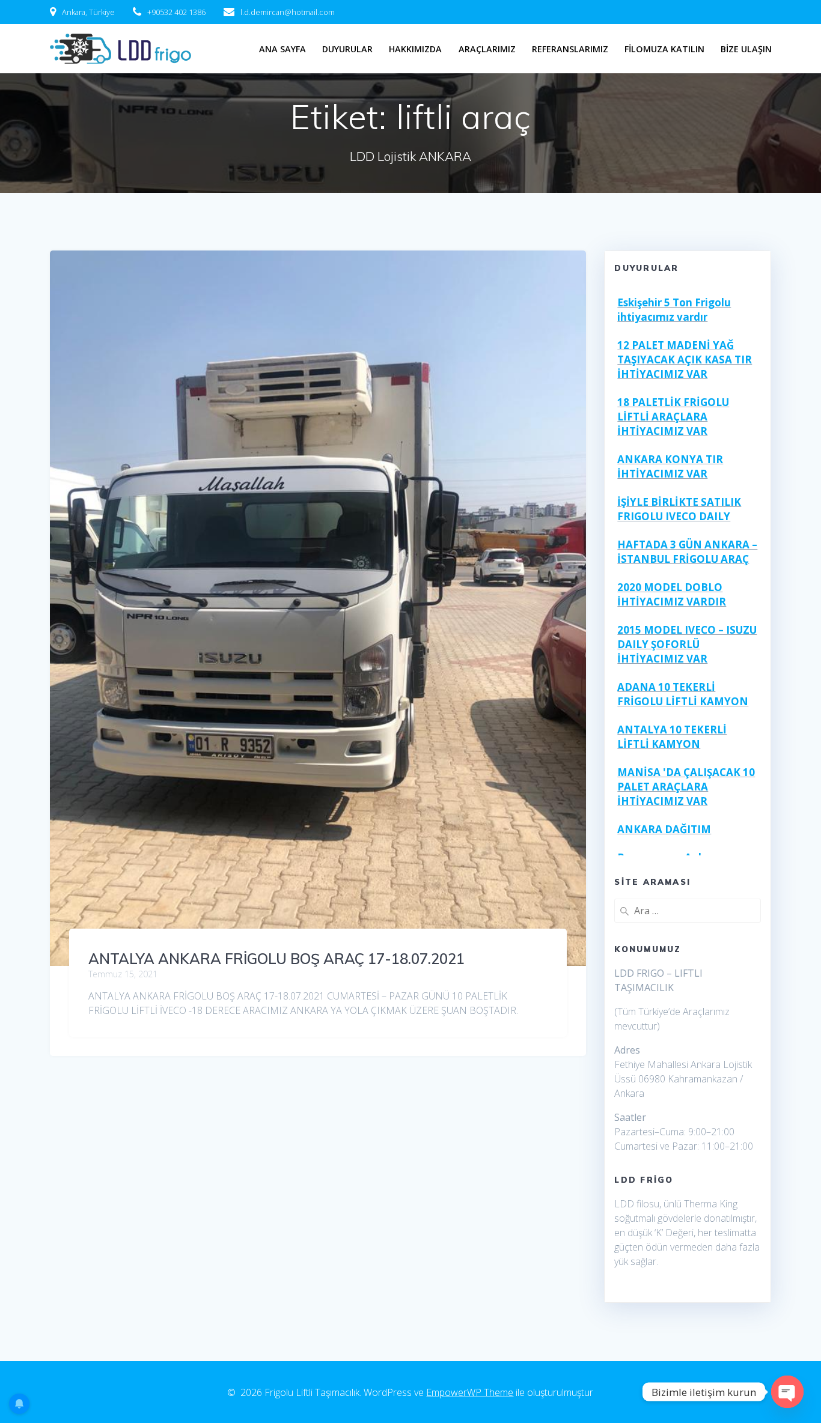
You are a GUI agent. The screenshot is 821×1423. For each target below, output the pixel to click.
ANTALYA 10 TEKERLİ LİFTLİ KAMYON (672, 737)
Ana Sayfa (282, 49)
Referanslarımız (570, 49)
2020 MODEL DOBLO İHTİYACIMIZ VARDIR (671, 594)
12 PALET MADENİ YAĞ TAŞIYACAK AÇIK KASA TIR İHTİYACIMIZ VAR (684, 359)
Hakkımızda (415, 49)
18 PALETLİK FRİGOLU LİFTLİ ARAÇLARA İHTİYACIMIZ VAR (673, 416)
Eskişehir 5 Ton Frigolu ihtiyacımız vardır (674, 310)
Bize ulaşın (746, 49)
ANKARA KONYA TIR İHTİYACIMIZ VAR (670, 466)
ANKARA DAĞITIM (664, 829)
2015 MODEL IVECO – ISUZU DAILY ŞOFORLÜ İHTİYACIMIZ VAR (687, 644)
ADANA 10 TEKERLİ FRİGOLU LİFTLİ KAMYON (682, 694)
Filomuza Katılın (664, 49)
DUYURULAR (347, 49)
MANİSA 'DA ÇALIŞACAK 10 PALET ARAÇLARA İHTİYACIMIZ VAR (686, 786)
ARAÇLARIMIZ (487, 49)
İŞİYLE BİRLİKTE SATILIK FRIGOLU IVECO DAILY (679, 509)
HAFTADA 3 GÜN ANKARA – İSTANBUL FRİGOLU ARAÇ (687, 552)
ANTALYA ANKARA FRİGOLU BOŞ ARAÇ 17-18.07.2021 (276, 959)
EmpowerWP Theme (469, 1392)
